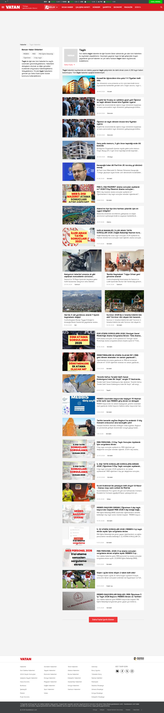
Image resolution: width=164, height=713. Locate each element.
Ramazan (95, 682)
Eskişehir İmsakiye (98, 697)
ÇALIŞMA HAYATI (83, 7)
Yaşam (108, 390)
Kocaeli (109, 91)
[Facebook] (122, 671)
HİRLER (50, 7)
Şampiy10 (23, 689)
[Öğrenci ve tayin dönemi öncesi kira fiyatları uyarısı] (78, 128)
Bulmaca (23, 686)
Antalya (110, 157)
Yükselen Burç (97, 674)
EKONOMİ (118, 7)
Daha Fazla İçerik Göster (103, 619)
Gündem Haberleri (50, 667)
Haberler (23, 45)
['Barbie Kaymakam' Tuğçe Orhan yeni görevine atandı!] (124, 260)
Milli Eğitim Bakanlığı (46, 54)
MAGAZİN (128, 7)
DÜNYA (138, 7)
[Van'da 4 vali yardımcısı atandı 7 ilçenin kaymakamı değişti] (82, 301)
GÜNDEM (96, 7)
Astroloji (94, 667)
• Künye (94, 710)
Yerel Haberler (73, 667)
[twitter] (127, 671)
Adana (109, 222)
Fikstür (22, 693)
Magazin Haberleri (50, 682)
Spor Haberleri (49, 689)
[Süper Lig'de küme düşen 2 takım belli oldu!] (78, 579)
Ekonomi (110, 113)
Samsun (77, 284)
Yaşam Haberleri (49, 670)
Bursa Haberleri (73, 674)
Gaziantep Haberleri (75, 682)
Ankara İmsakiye (97, 689)
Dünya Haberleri (49, 678)
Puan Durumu (25, 697)
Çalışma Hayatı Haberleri (28, 678)
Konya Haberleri (73, 686)
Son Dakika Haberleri (27, 670)
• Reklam (127, 710)
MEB (33, 54)
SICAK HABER (67, 7)
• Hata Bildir (136, 710)
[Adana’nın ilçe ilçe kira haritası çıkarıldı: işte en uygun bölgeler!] (78, 215)
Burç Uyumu (96, 670)
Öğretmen (27, 58)
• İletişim (101, 710)
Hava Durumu (25, 682)
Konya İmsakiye (97, 693)
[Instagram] (132, 671)
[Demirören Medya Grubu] (139, 659)
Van (75, 325)
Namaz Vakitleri (97, 678)
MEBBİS (26, 54)
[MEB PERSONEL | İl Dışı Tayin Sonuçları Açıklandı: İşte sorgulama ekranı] (78, 449)
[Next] (117, 671)
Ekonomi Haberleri (50, 674)
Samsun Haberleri (74, 689)
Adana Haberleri (73, 670)
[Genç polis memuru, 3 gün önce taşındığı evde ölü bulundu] (78, 150)
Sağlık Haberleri (49, 686)
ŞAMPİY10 (107, 7)
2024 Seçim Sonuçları (28, 674)
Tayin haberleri (34, 45)
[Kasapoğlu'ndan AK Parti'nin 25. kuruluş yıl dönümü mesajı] (78, 172)
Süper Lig (109, 586)
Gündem (109, 178)
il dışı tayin (38, 58)
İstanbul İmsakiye (98, 686)
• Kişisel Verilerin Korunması (115, 710)
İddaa (109, 499)
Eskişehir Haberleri (74, 678)
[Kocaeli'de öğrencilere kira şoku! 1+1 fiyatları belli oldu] (78, 85)
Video (46, 693)
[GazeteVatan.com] (25, 659)
